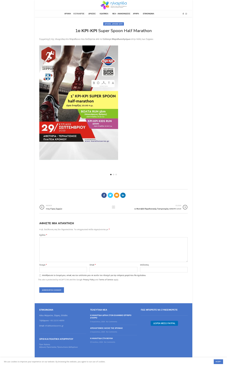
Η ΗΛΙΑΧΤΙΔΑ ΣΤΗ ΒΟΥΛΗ (101, 338)
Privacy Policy (89, 279)
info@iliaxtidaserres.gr (54, 325)
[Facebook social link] (183, 13)
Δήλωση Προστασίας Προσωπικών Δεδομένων (58, 347)
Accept (218, 361)
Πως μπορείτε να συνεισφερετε (159, 309)
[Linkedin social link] (123, 195)
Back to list (113, 207)
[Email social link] (116, 195)
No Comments (111, 322)
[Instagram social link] (186, 13)
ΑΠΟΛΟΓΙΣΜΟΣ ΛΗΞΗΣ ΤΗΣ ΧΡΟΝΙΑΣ (106, 328)
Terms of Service (106, 279)
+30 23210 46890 (57, 320)
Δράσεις (108, 24)
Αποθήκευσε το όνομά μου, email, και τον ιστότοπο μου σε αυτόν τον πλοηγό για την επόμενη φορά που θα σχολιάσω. (94, 275)
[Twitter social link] (110, 195)
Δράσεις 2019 (117, 24)
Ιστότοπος (144, 265)
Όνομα (43, 264)
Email (93, 264)
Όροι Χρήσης (44, 344)
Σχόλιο (43, 235)
